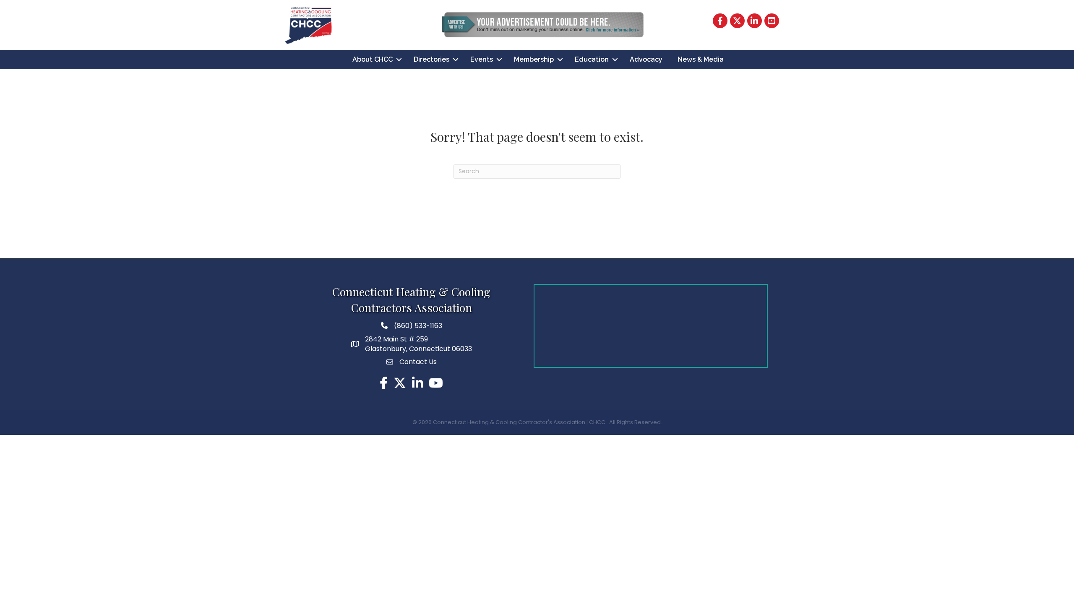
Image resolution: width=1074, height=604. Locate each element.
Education (592, 59)
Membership (534, 59)
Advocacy (646, 59)
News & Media (701, 59)
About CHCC (372, 59)
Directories (431, 59)
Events (481, 59)
